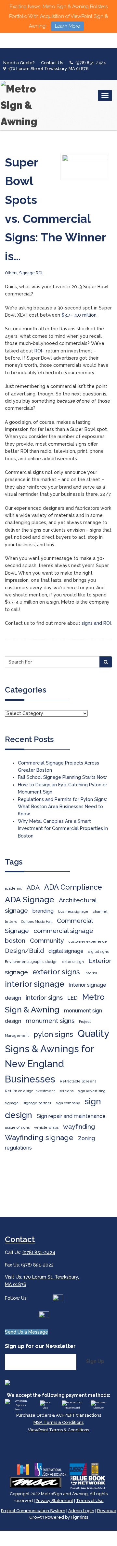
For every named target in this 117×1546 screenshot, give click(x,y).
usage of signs (17, 1127)
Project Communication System (33, 1510)
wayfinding (79, 1126)
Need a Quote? (18, 62)
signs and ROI (96, 623)
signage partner (37, 1103)
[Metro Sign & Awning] (21, 105)
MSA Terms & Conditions (58, 1422)
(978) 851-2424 (90, 62)
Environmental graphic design (31, 962)
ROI (38, 350)
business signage (73, 911)
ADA (33, 887)
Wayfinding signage (39, 1137)
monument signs (50, 1020)
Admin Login (81, 1510)
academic (13, 888)
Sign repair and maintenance (71, 1116)
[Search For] (105, 661)
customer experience (88, 941)
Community (47, 940)
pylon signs (53, 1034)
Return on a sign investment (30, 1091)
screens (66, 1091)
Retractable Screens (78, 1081)
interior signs (44, 997)
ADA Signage (29, 899)
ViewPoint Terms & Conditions (58, 1429)
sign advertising (92, 1091)
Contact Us (52, 62)
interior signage (34, 984)
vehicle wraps (46, 1127)
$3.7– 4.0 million (79, 315)
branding (43, 911)
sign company (68, 1103)
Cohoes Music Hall (36, 921)
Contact (20, 1239)
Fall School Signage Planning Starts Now (62, 777)
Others (11, 273)
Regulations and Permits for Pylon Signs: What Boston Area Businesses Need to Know (62, 807)
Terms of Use (90, 1500)
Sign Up (95, 1361)
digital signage (66, 951)
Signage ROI (30, 273)
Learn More (67, 26)
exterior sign (73, 962)
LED (72, 998)
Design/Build (24, 950)
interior (90, 973)
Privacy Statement (54, 1500)
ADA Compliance (73, 887)
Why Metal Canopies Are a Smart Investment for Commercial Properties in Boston (63, 828)
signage (12, 1103)
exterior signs (56, 971)
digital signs (98, 951)
